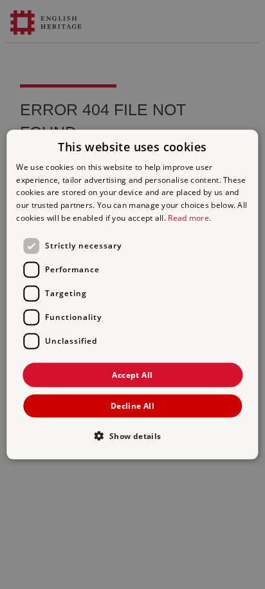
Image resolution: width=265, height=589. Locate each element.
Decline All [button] (132, 405)
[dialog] (132, 294)
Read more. (189, 217)
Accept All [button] (132, 374)
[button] (132, 436)
